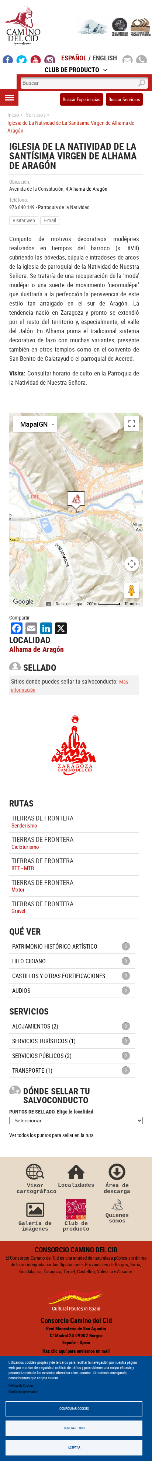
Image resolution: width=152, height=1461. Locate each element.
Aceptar (74, 1448)
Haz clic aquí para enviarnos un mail (76, 1351)
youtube (35, 59)
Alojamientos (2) (35, 1026)
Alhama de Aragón (88, 188)
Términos (133, 604)
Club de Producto (72, 69)
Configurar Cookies (74, 1409)
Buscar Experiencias (81, 99)
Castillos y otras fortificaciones (58, 976)
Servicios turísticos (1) (44, 1041)
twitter (21, 59)
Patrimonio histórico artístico (54, 946)
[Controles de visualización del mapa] (131, 564)
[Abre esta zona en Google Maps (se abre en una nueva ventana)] (23, 602)
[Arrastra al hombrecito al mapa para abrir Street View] (131, 590)
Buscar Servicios (124, 99)
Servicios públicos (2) (42, 1056)
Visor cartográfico (35, 1188)
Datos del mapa (69, 604)
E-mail (50, 220)
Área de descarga (117, 1188)
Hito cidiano (29, 961)
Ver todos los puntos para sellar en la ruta (51, 1135)
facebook (8, 59)
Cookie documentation (23, 1392)
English (105, 57)
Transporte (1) (32, 1070)
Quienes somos (117, 1218)
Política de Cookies (21, 1385)
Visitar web (24, 220)
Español (74, 57)
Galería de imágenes (35, 1226)
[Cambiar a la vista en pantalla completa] (131, 423)
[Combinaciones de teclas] (48, 604)
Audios (21, 991)
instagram (49, 59)
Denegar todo (74, 1428)
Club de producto (76, 1226)
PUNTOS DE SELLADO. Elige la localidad (51, 1111)
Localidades (76, 1185)
